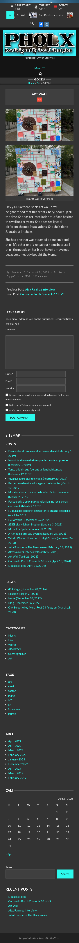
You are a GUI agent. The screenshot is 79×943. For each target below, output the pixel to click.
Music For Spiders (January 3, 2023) (30, 529)
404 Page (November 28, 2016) (27, 589)
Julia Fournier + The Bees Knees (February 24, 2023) (40, 547)
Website (10, 388)
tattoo (12, 690)
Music (12, 635)
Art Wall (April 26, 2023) (23, 556)
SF (9, 704)
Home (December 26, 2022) (25, 598)
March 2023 (15, 750)
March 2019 (15, 773)
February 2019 (17, 777)
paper (11, 695)
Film (10, 640)
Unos (35, 938)
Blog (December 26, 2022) (24, 602)
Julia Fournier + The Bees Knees (27, 915)
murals (12, 713)
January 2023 (16, 759)
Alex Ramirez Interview (45, 15)
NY (10, 700)
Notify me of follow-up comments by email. (30, 405)
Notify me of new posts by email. (25, 410)
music (11, 686)
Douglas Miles (17, 896)
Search (10, 867)
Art (38, 83)
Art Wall (15, 15)
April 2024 (14, 741)
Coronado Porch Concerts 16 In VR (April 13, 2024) (39, 561)
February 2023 (17, 754)
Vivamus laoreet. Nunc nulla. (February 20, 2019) (37, 478)
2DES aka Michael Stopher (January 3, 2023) (35, 524)
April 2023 (14, 745)
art (18, 276)
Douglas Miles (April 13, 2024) (27, 565)
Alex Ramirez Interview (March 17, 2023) (33, 552)
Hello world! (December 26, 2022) (29, 519)
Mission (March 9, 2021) (23, 593)
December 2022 (18, 764)
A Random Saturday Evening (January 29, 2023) (37, 533)
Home (31, 83)
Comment (11, 331)
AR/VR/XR (14, 649)
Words (12, 644)
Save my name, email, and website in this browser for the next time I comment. (37, 397)
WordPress (55, 938)
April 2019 (14, 768)
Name (9, 373)
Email (9, 381)
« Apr (9, 854)
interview (14, 709)
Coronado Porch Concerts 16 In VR (42, 294)
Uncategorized (17, 653)
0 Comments (40, 276)
